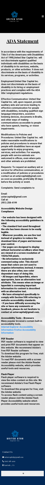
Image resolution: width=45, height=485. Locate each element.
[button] (43, 16)
